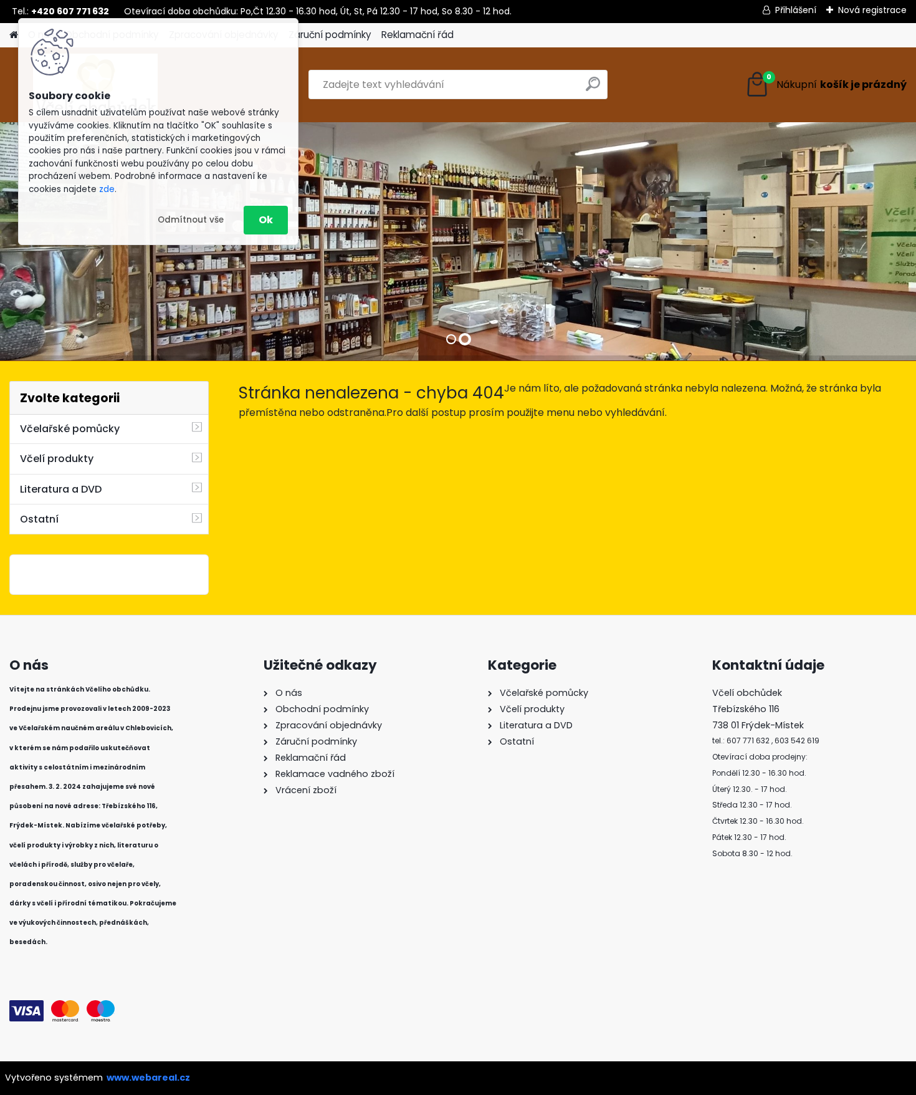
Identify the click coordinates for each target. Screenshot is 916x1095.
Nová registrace (872, 10)
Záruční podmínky (330, 34)
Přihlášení (795, 10)
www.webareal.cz (148, 1077)
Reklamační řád (417, 34)
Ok (266, 220)
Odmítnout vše (191, 220)
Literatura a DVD (61, 489)
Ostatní (39, 519)
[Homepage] (13, 35)
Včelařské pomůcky (70, 429)
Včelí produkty (56, 458)
